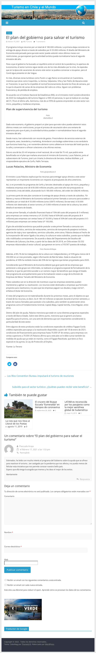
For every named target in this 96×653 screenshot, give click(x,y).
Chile (9, 33)
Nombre (8, 532)
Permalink (24, 452)
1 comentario (40, 42)
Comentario (9, 496)
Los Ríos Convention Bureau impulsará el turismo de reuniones (39, 375)
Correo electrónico (13, 546)
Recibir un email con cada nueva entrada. (25, 585)
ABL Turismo (27, 42)
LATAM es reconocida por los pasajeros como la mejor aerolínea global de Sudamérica (77, 405)
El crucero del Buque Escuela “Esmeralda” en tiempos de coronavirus (47, 404)
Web (6, 559)
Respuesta (85, 479)
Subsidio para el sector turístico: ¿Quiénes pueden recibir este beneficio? (52, 386)
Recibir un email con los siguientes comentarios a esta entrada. (34, 580)
